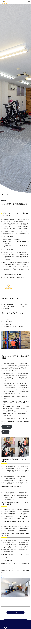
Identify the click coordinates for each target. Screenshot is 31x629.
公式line (5, 432)
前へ (2, 575)
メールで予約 (6, 427)
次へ (2, 577)
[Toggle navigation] (29, 2)
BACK (15, 612)
